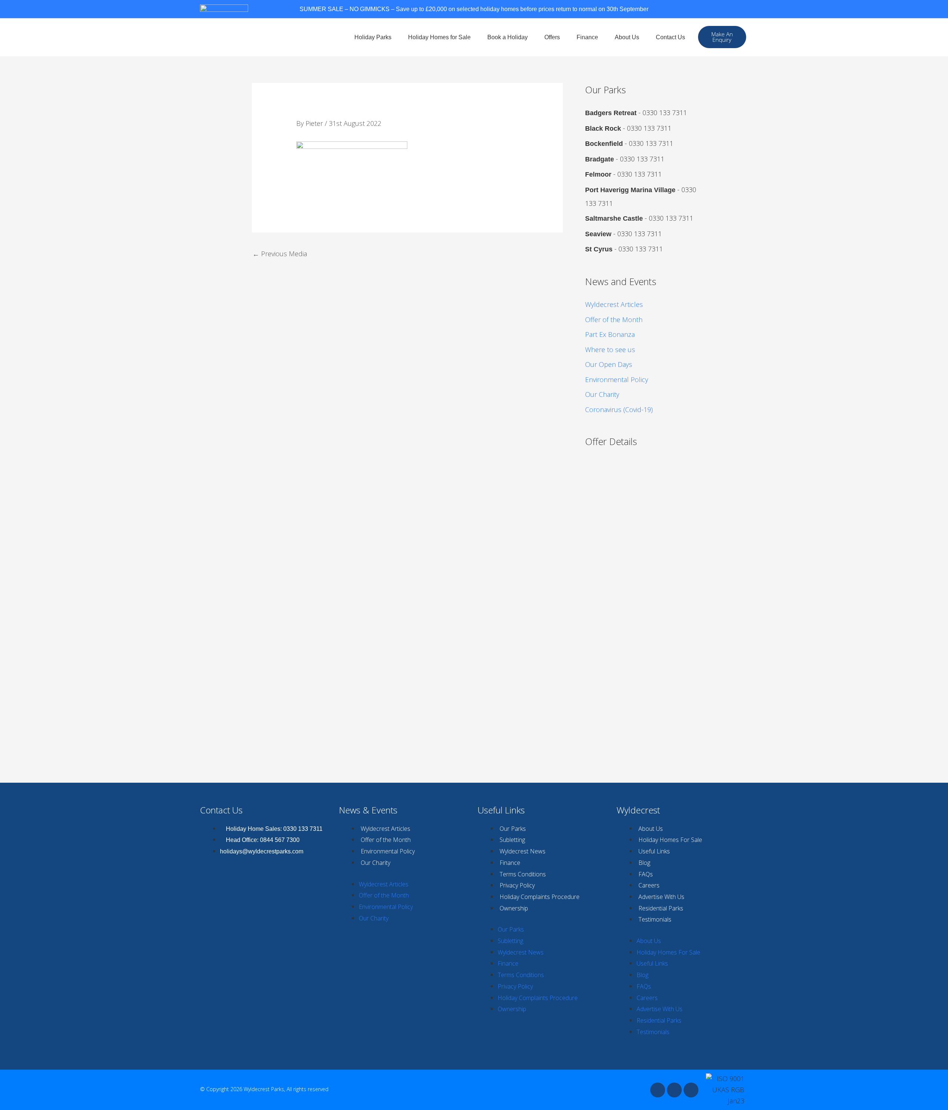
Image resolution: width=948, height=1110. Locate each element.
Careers (649, 885)
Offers (552, 37)
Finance (587, 37)
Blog (644, 863)
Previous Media (280, 253)
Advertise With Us (661, 897)
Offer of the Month (613, 319)
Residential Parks (660, 908)
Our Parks (513, 829)
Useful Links (654, 851)
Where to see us (610, 349)
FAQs (645, 874)
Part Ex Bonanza (610, 334)
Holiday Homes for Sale (439, 37)
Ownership (514, 908)
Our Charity (602, 394)
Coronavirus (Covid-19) (619, 409)
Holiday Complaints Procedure (540, 897)
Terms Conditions (523, 874)
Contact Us (670, 37)
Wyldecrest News (522, 851)
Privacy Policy (517, 885)
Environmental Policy (616, 379)
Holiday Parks (372, 37)
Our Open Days (608, 364)
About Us (627, 37)
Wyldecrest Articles (614, 304)
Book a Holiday (507, 37)
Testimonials (654, 919)
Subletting (512, 840)
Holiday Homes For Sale (670, 840)
